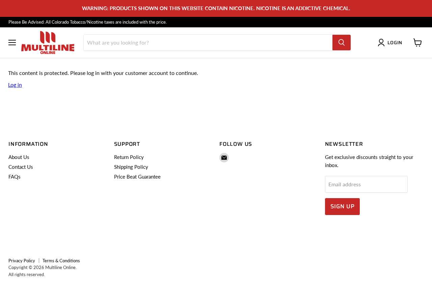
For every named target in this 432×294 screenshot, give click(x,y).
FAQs (14, 176)
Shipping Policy (131, 167)
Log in (15, 84)
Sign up (342, 206)
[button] (391, 42)
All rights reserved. (26, 274)
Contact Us (20, 167)
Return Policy (129, 157)
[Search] (341, 42)
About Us (18, 157)
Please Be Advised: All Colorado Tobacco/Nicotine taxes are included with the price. (87, 22)
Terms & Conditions (61, 260)
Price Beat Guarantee (137, 176)
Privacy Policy (21, 260)
